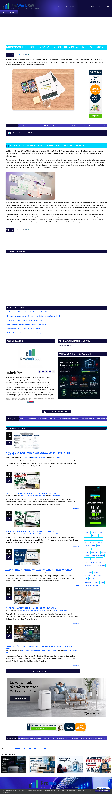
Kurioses (87, 555)
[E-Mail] (30, 54)
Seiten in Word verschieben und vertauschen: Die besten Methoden (27, 557)
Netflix (86, 562)
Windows (95, 582)
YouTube (95, 585)
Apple (100, 532)
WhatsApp (88, 582)
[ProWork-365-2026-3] (22, 3)
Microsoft (56, 610)
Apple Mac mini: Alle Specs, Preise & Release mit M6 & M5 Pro (28, 312)
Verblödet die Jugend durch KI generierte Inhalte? (24, 329)
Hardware (87, 549)
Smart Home (88, 569)
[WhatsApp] (22, 54)
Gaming (87, 545)
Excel (31, 495)
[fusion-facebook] (39, 371)
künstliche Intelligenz (98, 555)
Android (93, 532)
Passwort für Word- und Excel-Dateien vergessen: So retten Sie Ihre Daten (27, 634)
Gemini (93, 545)
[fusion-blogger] (53, 371)
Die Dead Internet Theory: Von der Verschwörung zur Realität (28, 333)
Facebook (92, 542)
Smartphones (97, 569)
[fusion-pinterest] (50, 371)
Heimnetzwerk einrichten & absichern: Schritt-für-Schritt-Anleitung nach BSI (42, 126)
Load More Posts (42, 671)
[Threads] (24, 54)
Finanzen (99, 542)
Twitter (100, 575)
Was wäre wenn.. (94, 579)
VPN (86, 579)
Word (44, 457)
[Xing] (28, 54)
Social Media (88, 572)
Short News (101, 565)
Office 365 (40, 457)
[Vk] (26, 54)
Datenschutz (34, 650)
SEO (94, 565)
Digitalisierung (98, 539)
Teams (42, 748)
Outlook (98, 562)
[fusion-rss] (46, 371)
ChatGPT (95, 535)
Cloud (101, 535)
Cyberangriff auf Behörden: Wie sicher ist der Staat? (87, 126)
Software (39, 610)
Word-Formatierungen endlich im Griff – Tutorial (27, 595)
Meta (92, 559)
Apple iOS (87, 535)
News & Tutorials (26, 457)
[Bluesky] (19, 54)
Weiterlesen (76, 470)
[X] (17, 54)
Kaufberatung (95, 552)
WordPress (88, 585)
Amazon (87, 532)
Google (99, 545)
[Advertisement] (56, 29)
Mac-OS (87, 559)
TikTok (94, 575)
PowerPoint (88, 565)
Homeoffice (34, 457)
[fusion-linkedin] (43, 371)
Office (56, 457)
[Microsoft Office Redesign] (30, 173)
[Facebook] (15, 54)
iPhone (103, 549)
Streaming (87, 575)
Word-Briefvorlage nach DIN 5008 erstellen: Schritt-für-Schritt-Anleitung (27, 440)
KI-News (103, 552)
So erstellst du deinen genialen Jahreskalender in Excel (27, 480)
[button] (56, 133)
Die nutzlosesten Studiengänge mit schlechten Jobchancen (27, 324)
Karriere (87, 552)
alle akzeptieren (102, 791)
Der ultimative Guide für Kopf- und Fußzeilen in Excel (27, 519)
